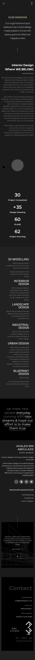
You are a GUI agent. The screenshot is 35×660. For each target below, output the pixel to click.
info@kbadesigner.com (23, 601)
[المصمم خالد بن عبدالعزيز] (32, 4)
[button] (17, 556)
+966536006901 (26, 609)
